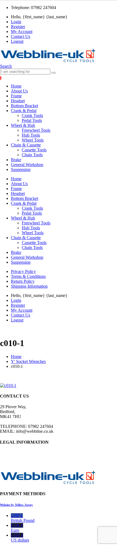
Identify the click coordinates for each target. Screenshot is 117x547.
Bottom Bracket (24, 105)
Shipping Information (29, 286)
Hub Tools (31, 135)
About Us (19, 91)
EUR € (17, 528)
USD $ (20, 537)
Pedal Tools (32, 120)
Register (18, 26)
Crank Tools (32, 115)
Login (16, 21)
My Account (21, 31)
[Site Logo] (48, 61)
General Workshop (27, 164)
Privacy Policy (23, 271)
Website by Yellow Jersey (16, 504)
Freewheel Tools (36, 130)
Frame (16, 96)
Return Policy (23, 281)
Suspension (20, 169)
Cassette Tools (34, 150)
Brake (16, 159)
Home (16, 86)
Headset (18, 100)
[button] (6, 66)
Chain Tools (32, 154)
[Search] (53, 73)
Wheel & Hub (23, 125)
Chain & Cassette (26, 145)
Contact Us (20, 36)
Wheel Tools (33, 140)
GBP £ (23, 518)
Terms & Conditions (28, 276)
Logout (17, 41)
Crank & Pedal (23, 110)
